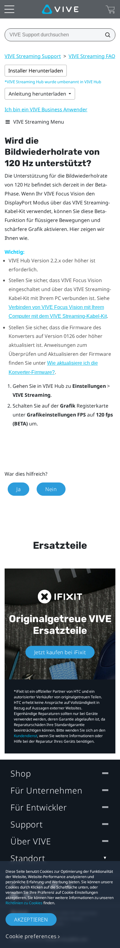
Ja (18, 489)
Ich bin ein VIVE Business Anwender (46, 109)
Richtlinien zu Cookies (24, 902)
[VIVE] (60, 9)
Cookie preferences (31, 936)
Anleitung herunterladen (38, 93)
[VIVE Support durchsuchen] (105, 35)
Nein (51, 489)
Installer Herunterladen (35, 70)
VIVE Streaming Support (33, 56)
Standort (27, 858)
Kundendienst (25, 735)
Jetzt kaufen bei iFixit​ (60, 651)
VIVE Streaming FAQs (93, 56)
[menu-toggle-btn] (9, 9)
